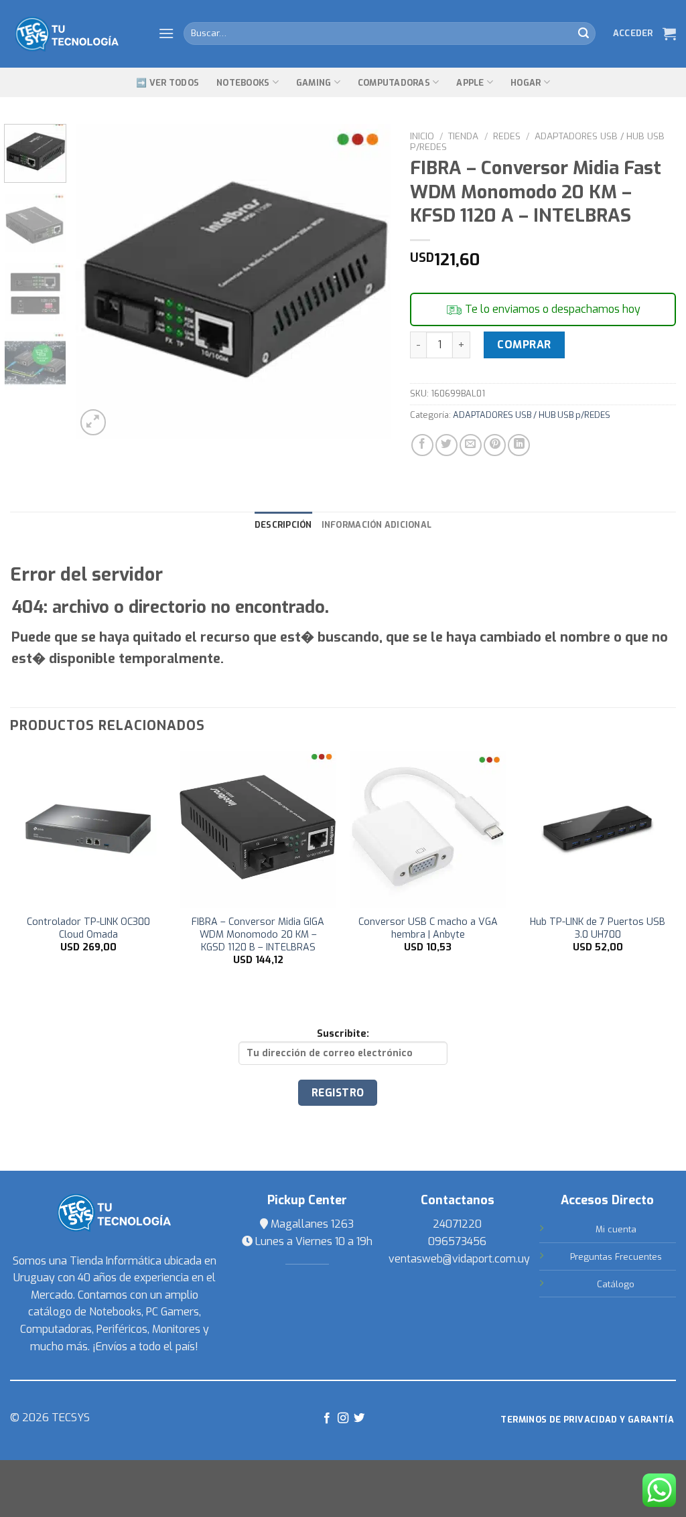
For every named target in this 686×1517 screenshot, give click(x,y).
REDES (507, 136)
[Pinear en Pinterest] (495, 445)
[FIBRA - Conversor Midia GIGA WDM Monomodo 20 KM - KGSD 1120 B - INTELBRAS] (258, 829)
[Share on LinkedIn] (519, 445)
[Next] (367, 281)
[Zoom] (93, 422)
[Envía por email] (471, 445)
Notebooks (242, 82)
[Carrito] (669, 33)
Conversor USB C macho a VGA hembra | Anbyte (428, 928)
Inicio (422, 136)
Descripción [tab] (283, 524)
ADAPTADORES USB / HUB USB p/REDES (537, 141)
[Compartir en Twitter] (446, 445)
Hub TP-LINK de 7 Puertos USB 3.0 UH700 (597, 928)
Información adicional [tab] (376, 524)
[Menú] (166, 33)
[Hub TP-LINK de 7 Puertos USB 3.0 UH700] (597, 829)
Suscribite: (343, 1033)
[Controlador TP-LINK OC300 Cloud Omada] (88, 829)
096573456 (457, 1241)
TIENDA (463, 136)
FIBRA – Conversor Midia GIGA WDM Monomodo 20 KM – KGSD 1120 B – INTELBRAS (258, 934)
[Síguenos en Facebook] (326, 1419)
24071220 (457, 1224)
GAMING (314, 82)
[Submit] (583, 33)
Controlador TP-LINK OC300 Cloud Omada (88, 928)
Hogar (525, 82)
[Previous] (98, 281)
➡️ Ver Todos (167, 82)
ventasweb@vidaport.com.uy (459, 1259)
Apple (470, 82)
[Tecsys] (74, 34)
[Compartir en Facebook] (422, 445)
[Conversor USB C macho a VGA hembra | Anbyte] (428, 829)
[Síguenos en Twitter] (359, 1419)
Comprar (524, 345)
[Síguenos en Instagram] (343, 1419)
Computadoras (394, 82)
